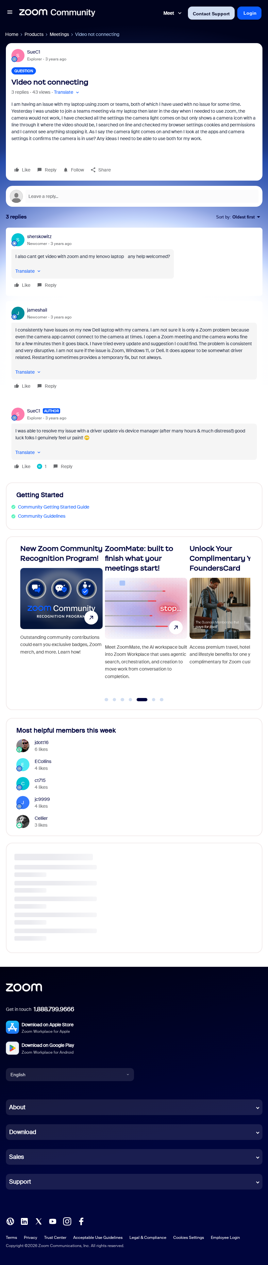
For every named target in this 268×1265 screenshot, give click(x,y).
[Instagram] (67, 1221)
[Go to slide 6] (149, 700)
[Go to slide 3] (123, 700)
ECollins (43, 761)
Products (34, 34)
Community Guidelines (41, 516)
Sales (16, 1157)
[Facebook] (81, 1221)
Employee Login (225, 1237)
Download (22, 1132)
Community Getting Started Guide (53, 507)
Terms (11, 1237)
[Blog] (10, 1221)
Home (11, 34)
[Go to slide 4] (130, 700)
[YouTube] (52, 1221)
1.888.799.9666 (54, 1009)
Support (20, 1182)
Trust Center (55, 1237)
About (17, 1107)
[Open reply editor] (134, 196)
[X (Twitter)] (38, 1221)
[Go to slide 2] (114, 700)
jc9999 (42, 799)
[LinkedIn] (24, 1221)
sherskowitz (39, 236)
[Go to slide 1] (106, 700)
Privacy (30, 1237)
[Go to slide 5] (139, 700)
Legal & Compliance (147, 1237)
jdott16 (42, 742)
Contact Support (211, 13)
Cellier (41, 818)
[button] (10, 13)
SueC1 (33, 52)
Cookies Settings (188, 1237)
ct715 (40, 780)
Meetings (59, 34)
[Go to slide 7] (162, 700)
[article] (134, 261)
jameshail (37, 310)
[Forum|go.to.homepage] (57, 13)
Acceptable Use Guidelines (98, 1237)
